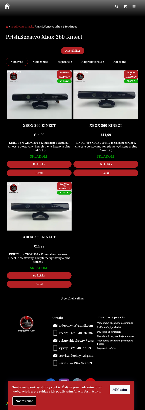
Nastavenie (24, 401)
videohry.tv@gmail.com (76, 325)
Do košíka (39, 164)
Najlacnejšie (40, 61)
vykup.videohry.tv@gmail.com (77, 340)
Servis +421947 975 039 (75, 363)
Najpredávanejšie (92, 61)
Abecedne (119, 61)
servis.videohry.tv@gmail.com (77, 356)
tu (98, 391)
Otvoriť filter (72, 50)
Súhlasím (120, 390)
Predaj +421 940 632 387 (76, 333)
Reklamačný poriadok (109, 327)
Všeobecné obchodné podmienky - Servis (116, 342)
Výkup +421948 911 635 (76, 348)
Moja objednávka (106, 348)
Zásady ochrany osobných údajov (115, 336)
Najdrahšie (65, 61)
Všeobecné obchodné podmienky (115, 322)
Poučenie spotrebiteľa (109, 331)
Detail (39, 173)
